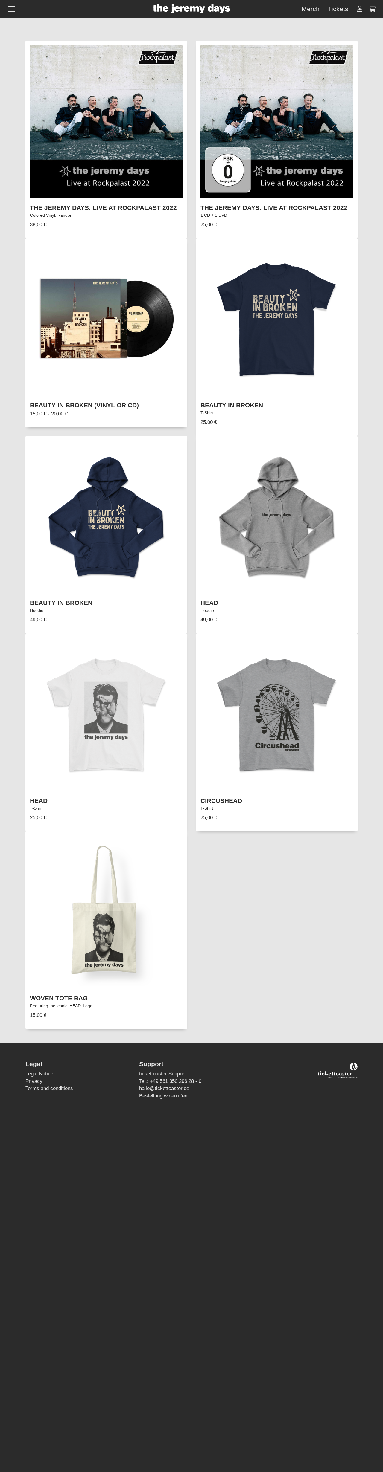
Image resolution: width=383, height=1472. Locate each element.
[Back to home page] (191, 9)
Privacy (33, 1081)
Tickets (338, 8)
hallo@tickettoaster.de (164, 1088)
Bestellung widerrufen (163, 1095)
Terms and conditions (49, 1088)
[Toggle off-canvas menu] (11, 9)
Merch (311, 8)
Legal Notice (39, 1073)
